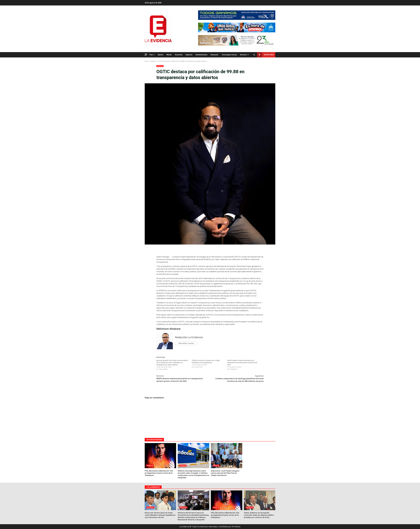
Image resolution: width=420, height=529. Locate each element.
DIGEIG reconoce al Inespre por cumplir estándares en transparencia (206, 361)
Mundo (169, 55)
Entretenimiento (201, 55)
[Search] (254, 55)
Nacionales (150, 507)
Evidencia (160, 66)
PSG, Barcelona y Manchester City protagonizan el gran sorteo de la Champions (160, 455)
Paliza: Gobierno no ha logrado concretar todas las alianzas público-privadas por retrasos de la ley (259, 500)
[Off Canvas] (146, 55)
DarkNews (223, 526)
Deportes (189, 55)
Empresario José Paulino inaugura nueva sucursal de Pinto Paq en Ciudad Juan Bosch (226, 455)
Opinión (160, 55)
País (151, 55)
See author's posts (186, 343)
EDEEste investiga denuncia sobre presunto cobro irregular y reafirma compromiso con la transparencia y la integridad (193, 455)
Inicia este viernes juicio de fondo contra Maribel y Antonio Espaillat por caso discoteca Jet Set (160, 500)
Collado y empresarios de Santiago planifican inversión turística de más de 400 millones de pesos (239, 378)
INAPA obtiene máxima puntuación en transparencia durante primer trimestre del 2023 (242, 362)
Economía (178, 55)
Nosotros (243, 55)
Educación (214, 55)
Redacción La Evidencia (189, 337)
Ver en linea (269, 55)
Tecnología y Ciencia (229, 55)
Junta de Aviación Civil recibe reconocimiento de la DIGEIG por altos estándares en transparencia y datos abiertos (172, 362)
